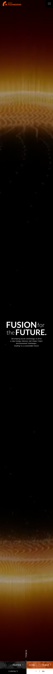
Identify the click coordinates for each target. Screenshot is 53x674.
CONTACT (13, 671)
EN (43, 671)
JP (36, 671)
